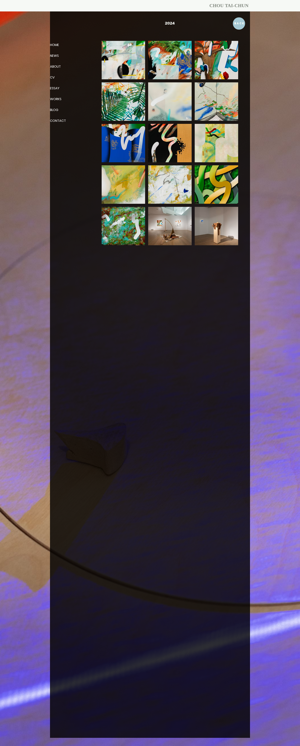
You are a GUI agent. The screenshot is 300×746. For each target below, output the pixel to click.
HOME (54, 45)
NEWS (54, 55)
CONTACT (58, 120)
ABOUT (55, 66)
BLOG (54, 110)
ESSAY (54, 88)
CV (52, 77)
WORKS (55, 99)
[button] (123, 60)
